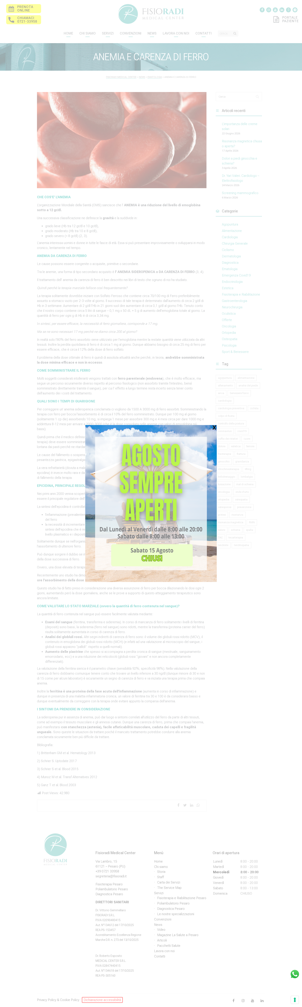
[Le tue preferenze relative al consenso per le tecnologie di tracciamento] (295, 1000)
